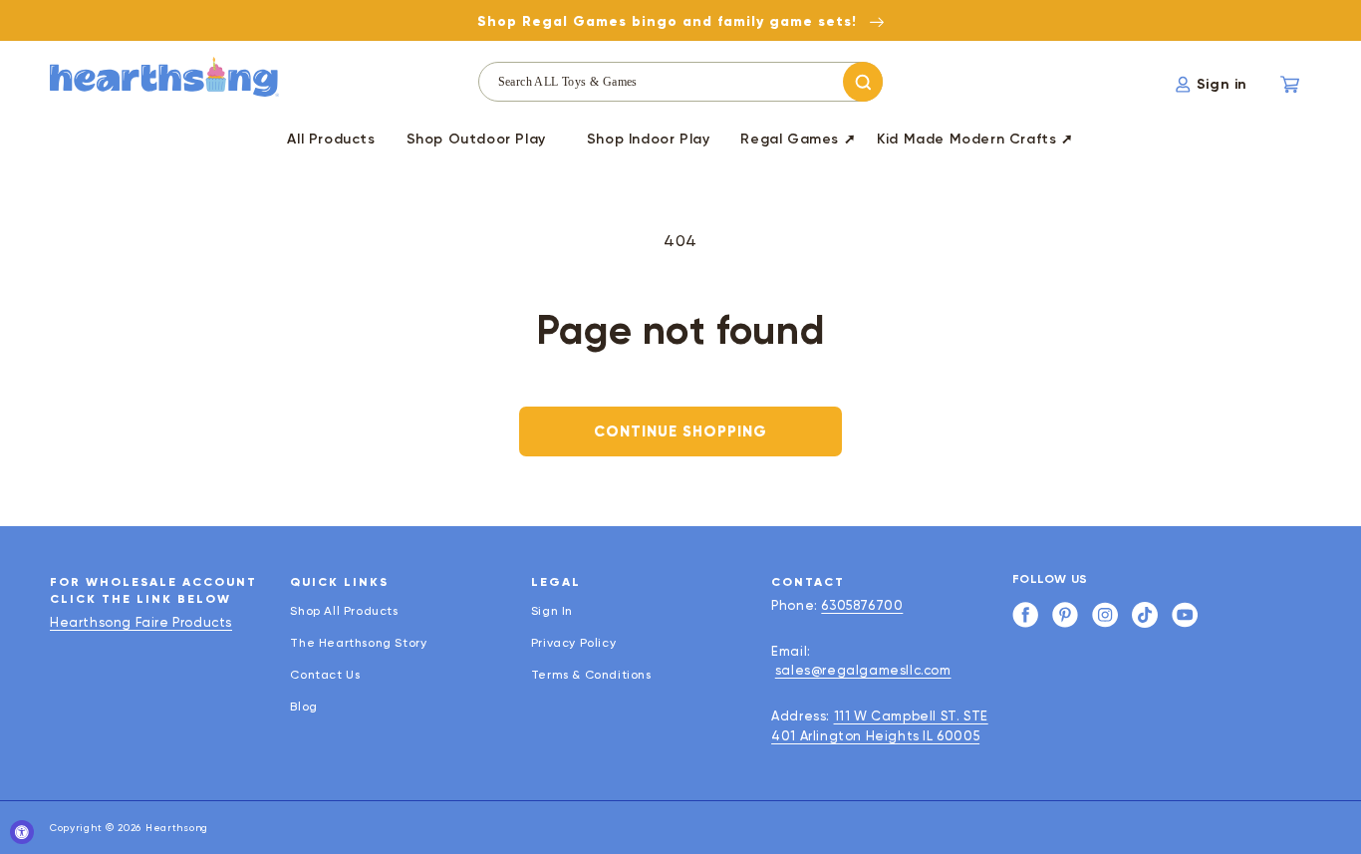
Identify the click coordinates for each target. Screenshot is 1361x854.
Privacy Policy (573, 643)
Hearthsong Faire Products (141, 622)
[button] (476, 142)
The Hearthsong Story (358, 643)
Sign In (552, 611)
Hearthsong (176, 827)
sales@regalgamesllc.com (863, 670)
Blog (303, 706)
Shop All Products (344, 611)
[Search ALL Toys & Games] (863, 82)
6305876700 (862, 605)
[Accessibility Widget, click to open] (22, 832)
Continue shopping (680, 431)
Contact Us (325, 675)
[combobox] (681, 82)
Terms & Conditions (591, 675)
